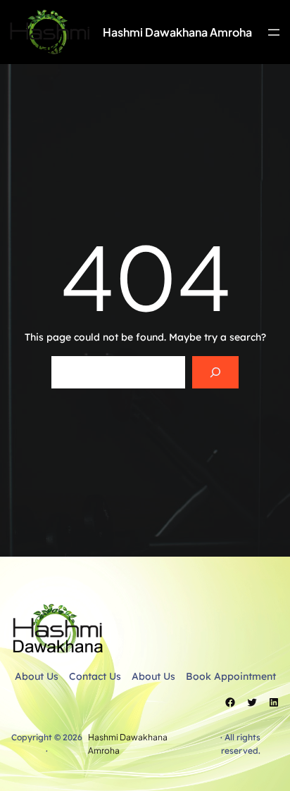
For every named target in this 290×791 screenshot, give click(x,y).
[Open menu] (273, 32)
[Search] (215, 372)
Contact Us (95, 676)
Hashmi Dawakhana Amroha (177, 32)
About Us (36, 676)
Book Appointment (231, 676)
